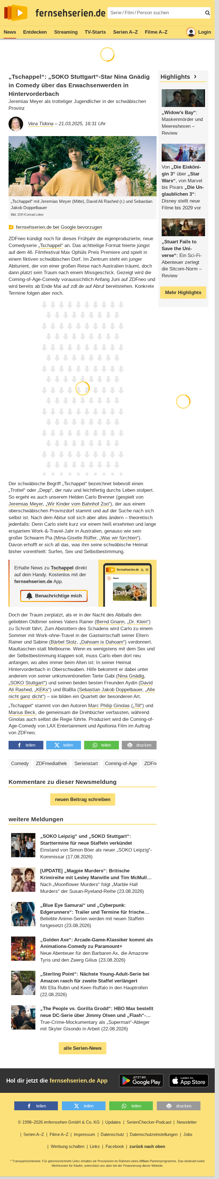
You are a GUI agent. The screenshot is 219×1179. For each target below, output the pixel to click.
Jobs (187, 1134)
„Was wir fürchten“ (119, 538)
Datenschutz (112, 1134)
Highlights (175, 76)
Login (204, 32)
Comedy (20, 763)
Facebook (115, 1146)
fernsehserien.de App (79, 1080)
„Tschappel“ (50, 245)
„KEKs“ (42, 689)
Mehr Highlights (183, 292)
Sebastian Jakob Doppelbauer (110, 689)
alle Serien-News (83, 1048)
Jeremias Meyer (26, 504)
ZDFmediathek (51, 763)
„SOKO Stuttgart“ (27, 682)
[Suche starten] (207, 13)
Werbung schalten (67, 1146)
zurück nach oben (147, 1146)
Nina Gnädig (131, 676)
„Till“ (137, 705)
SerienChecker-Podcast (149, 1122)
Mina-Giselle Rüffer (75, 538)
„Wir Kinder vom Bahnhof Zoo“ (78, 504)
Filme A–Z (156, 32)
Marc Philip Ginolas (109, 705)
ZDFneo (152, 763)
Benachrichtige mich (58, 595)
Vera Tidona (40, 123)
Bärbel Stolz (64, 642)
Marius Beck (22, 712)
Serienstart (86, 763)
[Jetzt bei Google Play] (141, 1080)
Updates (113, 1122)
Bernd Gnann (110, 621)
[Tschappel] (127, 583)
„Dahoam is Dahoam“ (102, 642)
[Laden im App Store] (188, 1080)
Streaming (66, 32)
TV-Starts (95, 32)
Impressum (84, 1134)
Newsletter (187, 1122)
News (10, 32)
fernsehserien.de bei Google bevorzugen (59, 227)
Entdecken (35, 32)
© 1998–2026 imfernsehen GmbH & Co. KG (59, 1122)
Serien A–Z (125, 32)
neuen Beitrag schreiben (82, 799)
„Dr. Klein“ (138, 621)
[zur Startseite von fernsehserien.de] (15, 13)
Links (95, 1146)
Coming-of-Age (121, 763)
